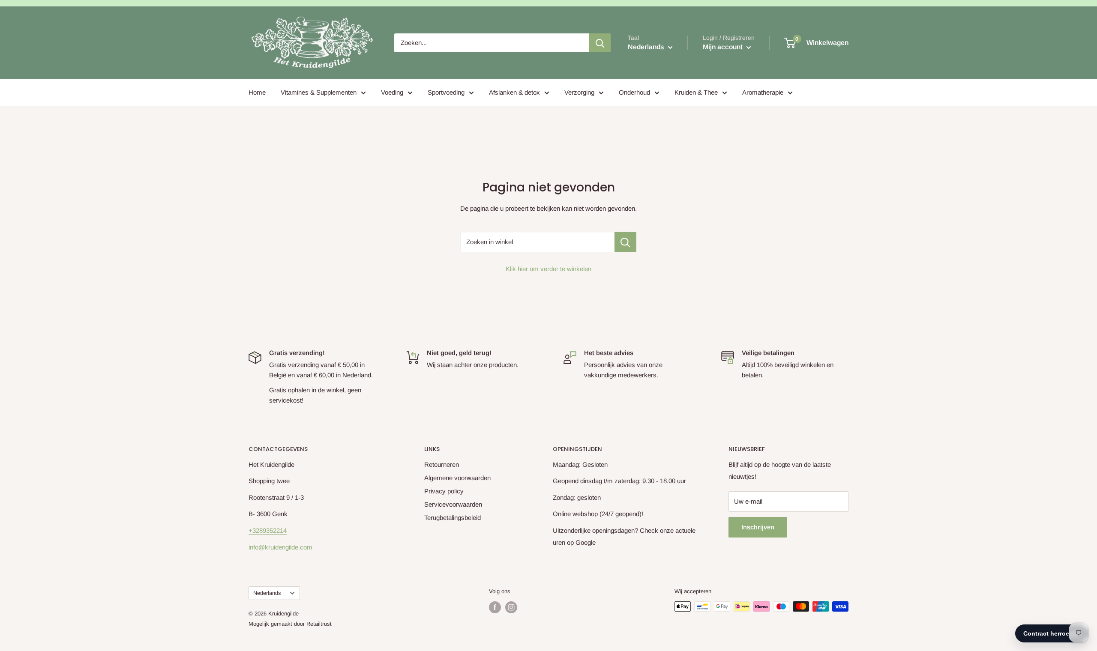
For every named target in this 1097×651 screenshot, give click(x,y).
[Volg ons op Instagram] (511, 607)
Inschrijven (757, 527)
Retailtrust (319, 624)
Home (257, 92)
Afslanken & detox (514, 92)
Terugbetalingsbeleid (452, 517)
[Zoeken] (600, 42)
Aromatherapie (762, 92)
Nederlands (267, 593)
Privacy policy (444, 491)
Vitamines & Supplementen (319, 92)
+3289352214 (268, 530)
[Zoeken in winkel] (625, 242)
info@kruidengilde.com (280, 547)
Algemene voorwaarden (457, 477)
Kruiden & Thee (696, 92)
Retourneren (441, 464)
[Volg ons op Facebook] (495, 607)
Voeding (392, 92)
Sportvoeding (446, 92)
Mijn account (723, 47)
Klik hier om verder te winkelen (548, 268)
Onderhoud (634, 92)
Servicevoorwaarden (453, 504)
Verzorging (579, 92)
